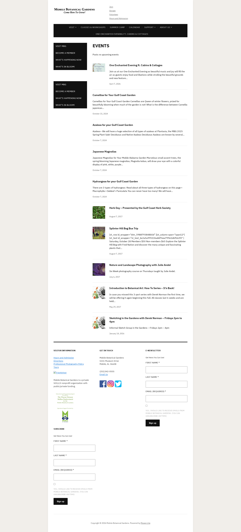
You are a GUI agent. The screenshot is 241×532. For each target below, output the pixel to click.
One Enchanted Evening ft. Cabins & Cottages (122, 34)
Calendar (134, 27)
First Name (61, 441)
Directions (58, 361)
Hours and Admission (118, 18)
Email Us (104, 374)
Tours (56, 367)
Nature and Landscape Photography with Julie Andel (140, 265)
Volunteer (113, 14)
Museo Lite (145, 523)
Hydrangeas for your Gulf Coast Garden (115, 181)
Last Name (60, 455)
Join (111, 7)
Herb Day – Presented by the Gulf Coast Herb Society (140, 208)
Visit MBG (61, 46)
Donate (112, 10)
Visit (71, 27)
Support (149, 27)
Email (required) (64, 470)
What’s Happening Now (68, 59)
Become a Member (65, 53)
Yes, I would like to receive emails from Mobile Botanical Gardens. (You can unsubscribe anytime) (73, 491)
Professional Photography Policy (69, 364)
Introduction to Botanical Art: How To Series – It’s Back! (141, 288)
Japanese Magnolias (104, 151)
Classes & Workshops (93, 27)
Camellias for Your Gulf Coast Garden (114, 95)
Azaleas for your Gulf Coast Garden (113, 125)
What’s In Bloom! (65, 66)
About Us (165, 27)
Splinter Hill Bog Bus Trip (123, 228)
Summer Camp (117, 27)
